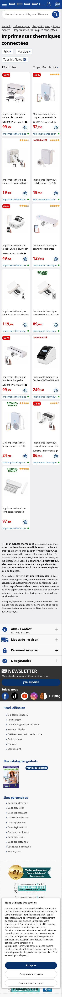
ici (28, 955)
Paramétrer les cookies (31, 974)
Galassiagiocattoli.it (17, 827)
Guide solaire (14, 748)
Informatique (21, 26)
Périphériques (41, 26)
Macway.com (14, 851)
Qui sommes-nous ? (18, 714)
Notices (12, 743)
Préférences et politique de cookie (25, 734)
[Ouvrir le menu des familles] (4, 4)
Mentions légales (16, 729)
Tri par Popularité (44, 67)
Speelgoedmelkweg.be (19, 846)
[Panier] (57, 4)
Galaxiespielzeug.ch (18, 812)
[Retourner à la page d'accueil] (27, 4)
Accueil (6, 26)
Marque (23, 51)
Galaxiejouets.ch (16, 807)
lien (44, 927)
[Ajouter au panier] (25, 128)
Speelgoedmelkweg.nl (19, 832)
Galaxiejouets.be (16, 836)
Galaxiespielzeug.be (18, 841)
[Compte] (49, 4)
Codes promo (15, 739)
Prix (5, 51)
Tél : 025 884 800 (20, 632)
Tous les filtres (12, 59)
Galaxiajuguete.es (17, 822)
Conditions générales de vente (23, 724)
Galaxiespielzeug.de (18, 802)
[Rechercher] (55, 14)
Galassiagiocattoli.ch (18, 817)
